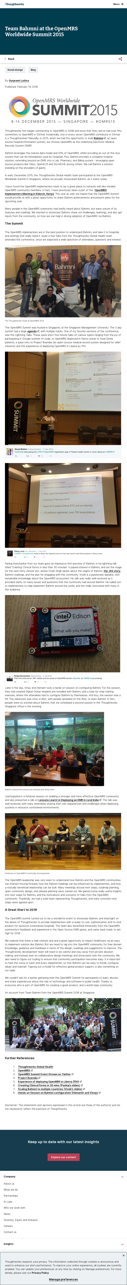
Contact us (10, 1232)
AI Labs (8, 1201)
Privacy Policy (40, 1272)
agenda (32, 331)
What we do (11, 1189)
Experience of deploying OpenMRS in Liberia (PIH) (48, 1081)
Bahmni (98, 138)
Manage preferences (63, 1279)
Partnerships (11, 1195)
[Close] (123, 1255)
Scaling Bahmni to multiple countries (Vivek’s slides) (50, 1089)
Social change (15, 69)
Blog (33, 69)
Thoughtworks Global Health (35, 1066)
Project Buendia (28, 1077)
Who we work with (14, 1207)
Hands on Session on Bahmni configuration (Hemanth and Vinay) (58, 1092)
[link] (64, 1157)
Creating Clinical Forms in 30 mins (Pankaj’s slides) (49, 1085)
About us (9, 1183)
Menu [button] (116, 4)
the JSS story (112, 570)
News (7, 1213)
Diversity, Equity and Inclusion (21, 1219)
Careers (8, 1226)
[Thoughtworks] (14, 4)
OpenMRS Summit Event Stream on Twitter (44, 1074)
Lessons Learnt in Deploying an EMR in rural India (69, 800)
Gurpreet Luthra (19, 80)
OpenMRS (24, 1070)
